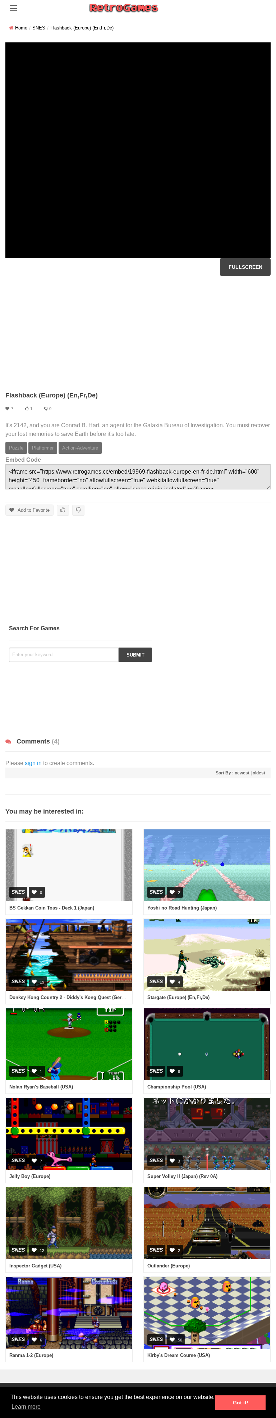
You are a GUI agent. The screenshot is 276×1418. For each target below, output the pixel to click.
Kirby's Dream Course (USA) (178, 1355)
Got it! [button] (240, 1402)
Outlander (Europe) (168, 1266)
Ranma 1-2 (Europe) (31, 1355)
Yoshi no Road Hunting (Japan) (182, 908)
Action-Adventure (80, 448)
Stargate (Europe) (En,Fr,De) (178, 997)
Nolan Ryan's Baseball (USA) (41, 1087)
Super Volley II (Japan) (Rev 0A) (182, 1176)
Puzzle (16, 448)
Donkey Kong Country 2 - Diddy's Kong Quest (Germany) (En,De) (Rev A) (89, 997)
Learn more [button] (26, 1407)
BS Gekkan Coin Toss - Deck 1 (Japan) (51, 908)
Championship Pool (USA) (176, 1087)
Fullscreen (245, 267)
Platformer (43, 448)
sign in (33, 763)
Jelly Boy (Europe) (29, 1176)
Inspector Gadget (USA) (35, 1266)
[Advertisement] (138, 333)
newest (242, 772)
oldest (259, 772)
